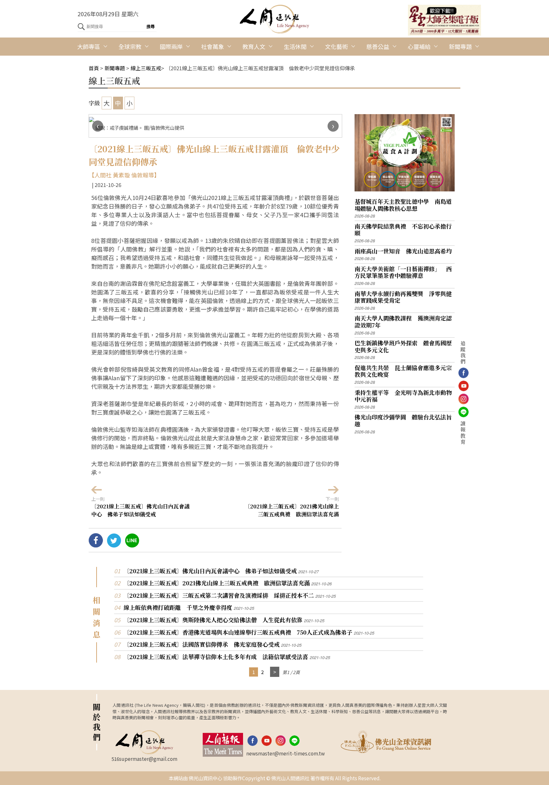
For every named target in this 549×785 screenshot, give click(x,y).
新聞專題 (460, 46)
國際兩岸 (171, 46)
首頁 (94, 68)
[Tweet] (114, 545)
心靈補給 (419, 46)
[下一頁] (274, 672)
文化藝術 (336, 46)
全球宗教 (130, 46)
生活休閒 (295, 46)
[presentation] (97, 126)
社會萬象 (212, 46)
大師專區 (88, 46)
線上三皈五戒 (146, 68)
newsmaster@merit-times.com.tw (285, 753)
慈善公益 (377, 46)
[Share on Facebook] (96, 545)
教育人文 (253, 46)
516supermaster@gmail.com (144, 758)
